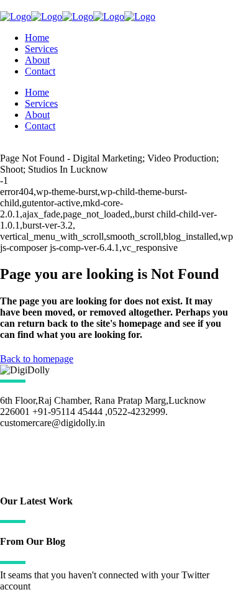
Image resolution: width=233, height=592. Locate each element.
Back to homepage (36, 358)
